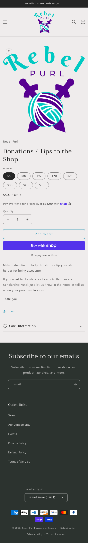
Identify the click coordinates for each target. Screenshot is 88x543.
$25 (70, 176)
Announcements (19, 424)
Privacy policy (35, 534)
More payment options (44, 255)
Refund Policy (17, 452)
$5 (9, 176)
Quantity (8, 211)
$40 (26, 185)
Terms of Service (19, 461)
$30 (10, 185)
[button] (5, 21)
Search (13, 415)
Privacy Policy (17, 443)
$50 (42, 185)
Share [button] (12, 311)
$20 (54, 176)
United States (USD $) (42, 497)
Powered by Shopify (45, 528)
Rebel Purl (28, 528)
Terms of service (55, 534)
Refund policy (68, 528)
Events (12, 434)
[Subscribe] (75, 384)
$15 (39, 176)
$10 (23, 176)
